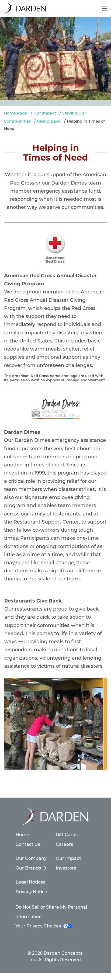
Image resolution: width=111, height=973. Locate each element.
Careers (64, 844)
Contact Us (28, 844)
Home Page (15, 113)
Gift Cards (67, 834)
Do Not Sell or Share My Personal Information (51, 912)
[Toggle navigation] (104, 8)
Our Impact (44, 113)
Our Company (31, 858)
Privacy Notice (31, 891)
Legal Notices (30, 882)
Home (22, 834)
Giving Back (49, 121)
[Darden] (25, 8)
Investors (66, 868)
